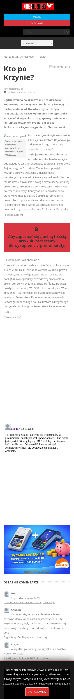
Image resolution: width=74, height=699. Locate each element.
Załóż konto (37, 23)
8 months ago (44, 658)
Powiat (19, 88)
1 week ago (49, 602)
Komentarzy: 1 (61, 66)
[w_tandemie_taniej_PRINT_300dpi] (37, 549)
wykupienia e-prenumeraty (39, 245)
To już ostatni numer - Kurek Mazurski (22, 602)
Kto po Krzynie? (19, 73)
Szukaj (67, 32)
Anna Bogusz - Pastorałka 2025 (20, 658)
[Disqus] (37, 369)
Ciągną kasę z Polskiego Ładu (19, 637)
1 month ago (42, 637)
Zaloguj (37, 17)
